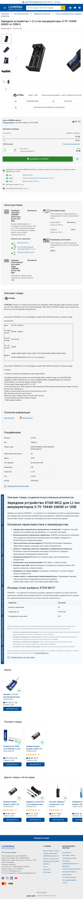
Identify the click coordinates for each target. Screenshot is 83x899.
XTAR (36, 95)
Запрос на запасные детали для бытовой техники (51, 861)
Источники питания (21, 14)
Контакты (47, 869)
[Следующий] (78, 58)
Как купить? (67, 853)
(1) (39, 754)
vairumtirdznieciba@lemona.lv (34, 2)
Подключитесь (8, 122)
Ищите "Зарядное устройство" (72, 95)
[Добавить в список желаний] (77, 159)
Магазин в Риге (27, 175)
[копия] (21, 29)
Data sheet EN (9, 418)
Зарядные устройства (42, 14)
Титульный (5, 14)
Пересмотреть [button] (12, 709)
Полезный (47, 872)
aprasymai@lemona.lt (42, 653)
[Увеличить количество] (5, 150)
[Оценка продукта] (32, 754)
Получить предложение (71, 144)
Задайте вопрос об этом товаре (18, 486)
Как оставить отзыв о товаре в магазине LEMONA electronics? (51, 853)
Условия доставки (69, 858)
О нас (45, 867)
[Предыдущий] (6, 33)
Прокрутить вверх (41, 838)
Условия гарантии (69, 877)
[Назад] (16, 58)
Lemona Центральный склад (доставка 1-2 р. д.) (38, 178)
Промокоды (66, 874)
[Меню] (4, 7)
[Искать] (63, 8)
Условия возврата (69, 872)
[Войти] (70, 7)
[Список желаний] (75, 8)
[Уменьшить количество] (15, 150)
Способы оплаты (68, 855)
